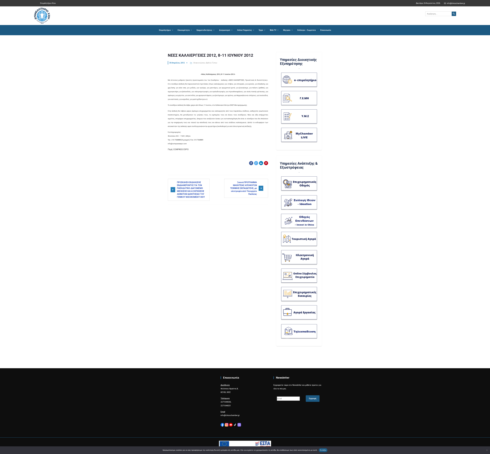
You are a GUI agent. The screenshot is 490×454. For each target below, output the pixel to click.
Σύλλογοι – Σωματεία (306, 30)
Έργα (261, 30)
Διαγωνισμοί (224, 30)
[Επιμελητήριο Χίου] (42, 15)
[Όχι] (487, 450)
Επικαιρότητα (184, 30)
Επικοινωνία (325, 30)
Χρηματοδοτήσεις (204, 30)
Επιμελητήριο (165, 30)
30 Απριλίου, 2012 (177, 63)
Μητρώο (286, 30)
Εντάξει (323, 450)
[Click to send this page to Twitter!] (256, 163)
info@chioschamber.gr (456, 3)
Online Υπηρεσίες (244, 30)
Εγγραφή (312, 398)
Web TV (273, 30)
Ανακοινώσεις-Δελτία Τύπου (205, 63)
